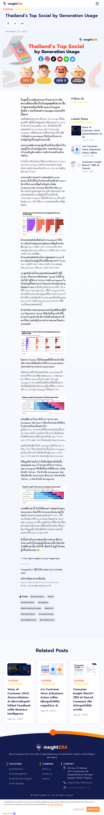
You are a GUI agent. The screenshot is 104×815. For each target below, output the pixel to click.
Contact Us (47, 773)
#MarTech (49, 608)
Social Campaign (16, 783)
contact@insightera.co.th (79, 787)
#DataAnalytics (37, 596)
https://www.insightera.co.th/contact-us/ (40, 582)
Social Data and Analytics (20, 778)
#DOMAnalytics (27, 602)
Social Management (18, 773)
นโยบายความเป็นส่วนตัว (55, 804)
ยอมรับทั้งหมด (93, 809)
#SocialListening (46, 614)
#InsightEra (43, 602)
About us (46, 769)
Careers (45, 778)
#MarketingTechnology (31, 608)
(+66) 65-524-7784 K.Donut (80, 782)
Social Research (16, 769)
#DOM (50, 596)
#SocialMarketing (28, 620)
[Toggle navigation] (97, 3)
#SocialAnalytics (28, 614)
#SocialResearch (47, 620)
